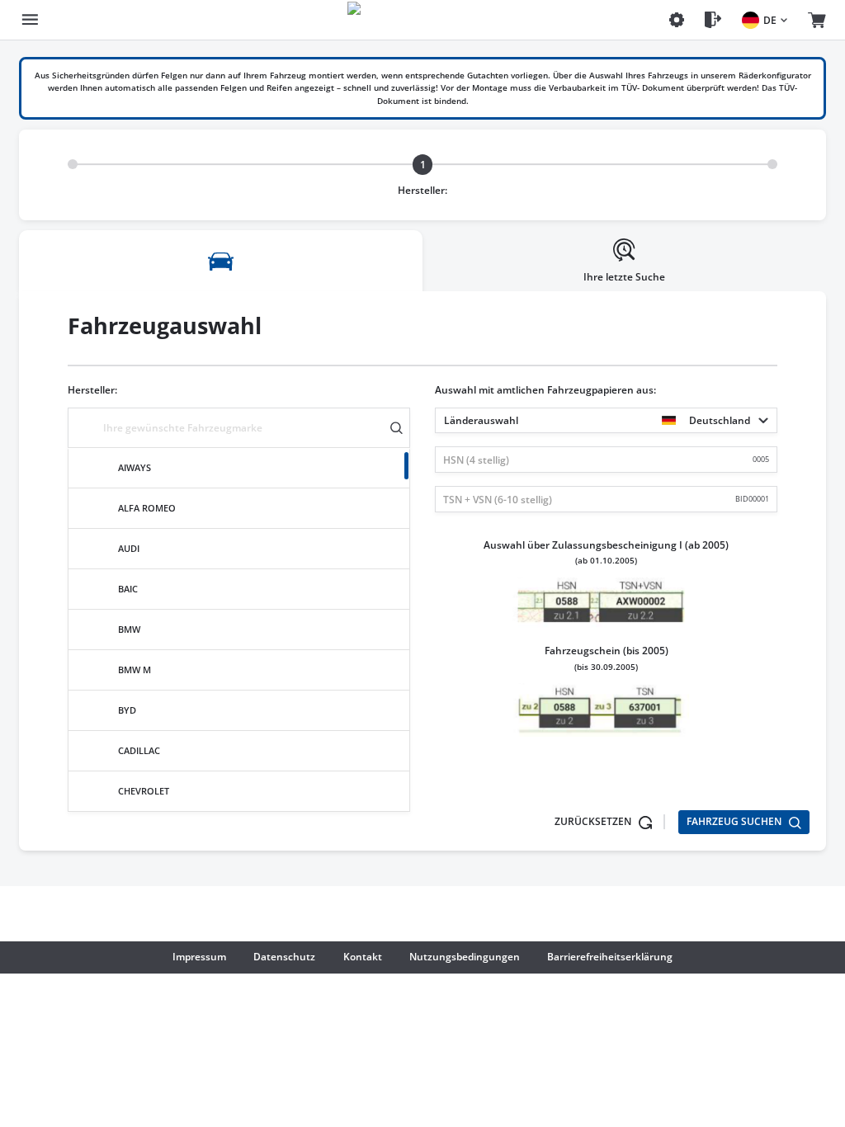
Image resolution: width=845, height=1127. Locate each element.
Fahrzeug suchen (735, 821)
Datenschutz (284, 957)
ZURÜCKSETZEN (594, 821)
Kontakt (362, 957)
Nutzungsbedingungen (464, 957)
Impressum (199, 957)
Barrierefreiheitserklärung (610, 957)
